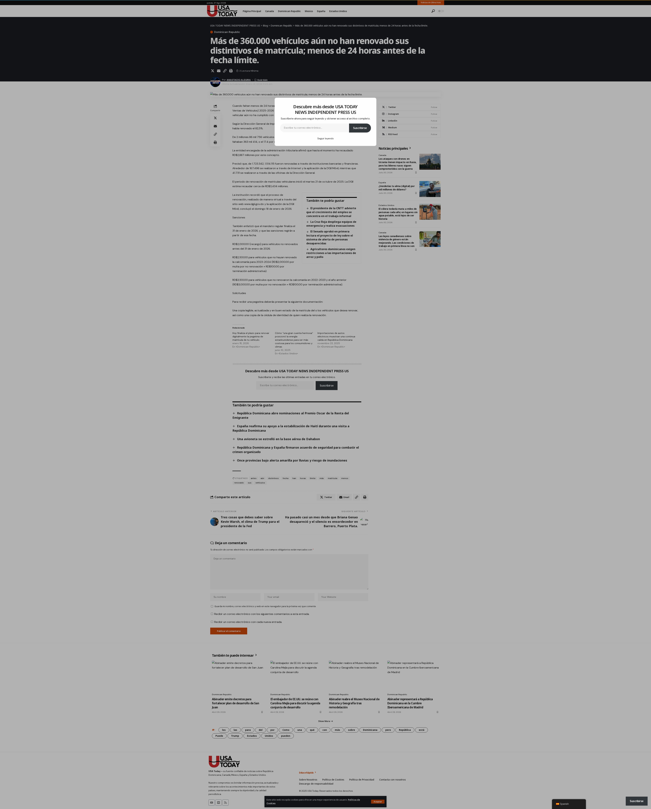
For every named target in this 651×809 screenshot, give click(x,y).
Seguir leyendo (325, 138)
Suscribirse (360, 128)
